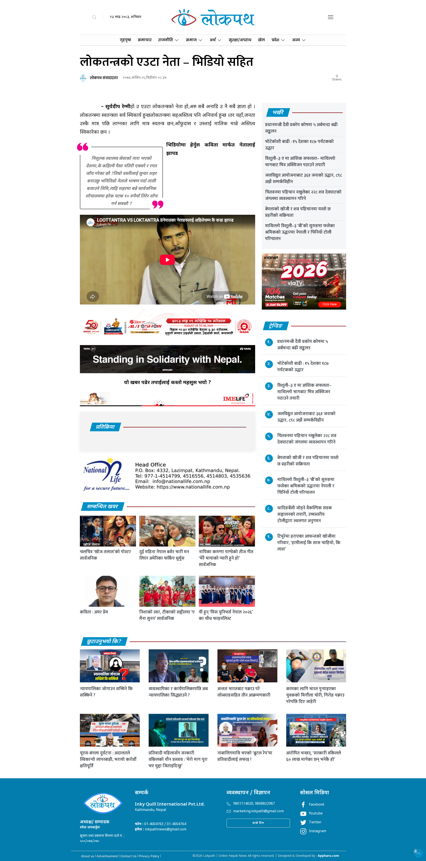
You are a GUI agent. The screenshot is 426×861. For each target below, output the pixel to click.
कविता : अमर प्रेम (94, 612)
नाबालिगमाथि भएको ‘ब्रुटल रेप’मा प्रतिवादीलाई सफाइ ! (244, 756)
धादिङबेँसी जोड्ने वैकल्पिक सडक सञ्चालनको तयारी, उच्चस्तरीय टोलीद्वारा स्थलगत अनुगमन (304, 514)
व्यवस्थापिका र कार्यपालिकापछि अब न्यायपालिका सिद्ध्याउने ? (178, 692)
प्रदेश (275, 40)
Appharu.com (328, 856)
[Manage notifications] (415, 851)
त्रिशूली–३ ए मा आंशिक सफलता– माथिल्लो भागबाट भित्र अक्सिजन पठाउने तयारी (300, 162)
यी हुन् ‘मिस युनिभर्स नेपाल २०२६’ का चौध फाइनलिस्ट (226, 615)
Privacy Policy (149, 856)
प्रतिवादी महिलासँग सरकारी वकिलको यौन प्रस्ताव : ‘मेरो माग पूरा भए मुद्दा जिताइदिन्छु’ (178, 759)
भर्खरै (277, 112)
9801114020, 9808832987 (254, 804)
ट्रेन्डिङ (275, 326)
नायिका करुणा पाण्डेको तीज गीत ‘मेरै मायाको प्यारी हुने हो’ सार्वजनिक (226, 558)
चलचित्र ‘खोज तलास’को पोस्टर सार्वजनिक (105, 555)
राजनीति (165, 40)
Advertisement (107, 856)
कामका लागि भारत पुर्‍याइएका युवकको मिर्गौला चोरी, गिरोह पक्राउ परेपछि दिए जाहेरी (315, 695)
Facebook (316, 804)
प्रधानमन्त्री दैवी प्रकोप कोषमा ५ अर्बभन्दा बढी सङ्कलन (301, 128)
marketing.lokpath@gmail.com (258, 811)
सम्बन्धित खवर (102, 506)
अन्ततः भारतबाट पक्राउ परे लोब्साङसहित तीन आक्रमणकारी (243, 692)
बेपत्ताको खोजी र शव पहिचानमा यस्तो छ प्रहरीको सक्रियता (298, 212)
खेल (261, 40)
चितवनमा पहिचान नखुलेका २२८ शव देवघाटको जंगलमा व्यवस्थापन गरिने (303, 195)
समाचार (145, 40)
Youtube (316, 813)
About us (87, 856)
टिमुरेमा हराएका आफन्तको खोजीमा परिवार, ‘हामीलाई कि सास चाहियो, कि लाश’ (308, 543)
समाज (191, 40)
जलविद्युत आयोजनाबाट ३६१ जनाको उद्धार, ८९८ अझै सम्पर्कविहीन (303, 178)
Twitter (315, 822)
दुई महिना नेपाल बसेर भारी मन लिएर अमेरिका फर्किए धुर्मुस (164, 555)
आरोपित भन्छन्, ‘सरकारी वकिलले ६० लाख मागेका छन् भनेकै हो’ (313, 756)
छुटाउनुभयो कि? (104, 641)
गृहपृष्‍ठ (125, 40)
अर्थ (213, 40)
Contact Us (128, 856)
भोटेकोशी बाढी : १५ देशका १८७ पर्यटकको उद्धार (299, 145)
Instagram (317, 831)
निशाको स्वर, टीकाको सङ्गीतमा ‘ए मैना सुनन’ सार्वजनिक (167, 615)
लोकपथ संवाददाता (104, 78)
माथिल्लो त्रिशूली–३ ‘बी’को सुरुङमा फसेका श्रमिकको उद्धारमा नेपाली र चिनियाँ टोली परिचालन (300, 232)
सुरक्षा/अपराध (240, 40)
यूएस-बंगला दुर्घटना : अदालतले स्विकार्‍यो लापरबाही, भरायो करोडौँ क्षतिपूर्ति (108, 759)
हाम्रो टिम (258, 823)
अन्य (296, 40)
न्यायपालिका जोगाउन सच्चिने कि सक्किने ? (106, 692)
